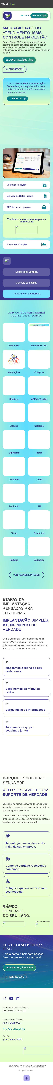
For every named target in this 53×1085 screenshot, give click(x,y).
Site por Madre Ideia (26, 1071)
